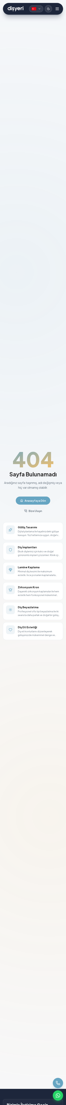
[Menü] (57, 8)
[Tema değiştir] (48, 8)
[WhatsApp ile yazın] (58, 1095)
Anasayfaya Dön (35, 500)
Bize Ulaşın (35, 511)
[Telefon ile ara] (58, 1083)
